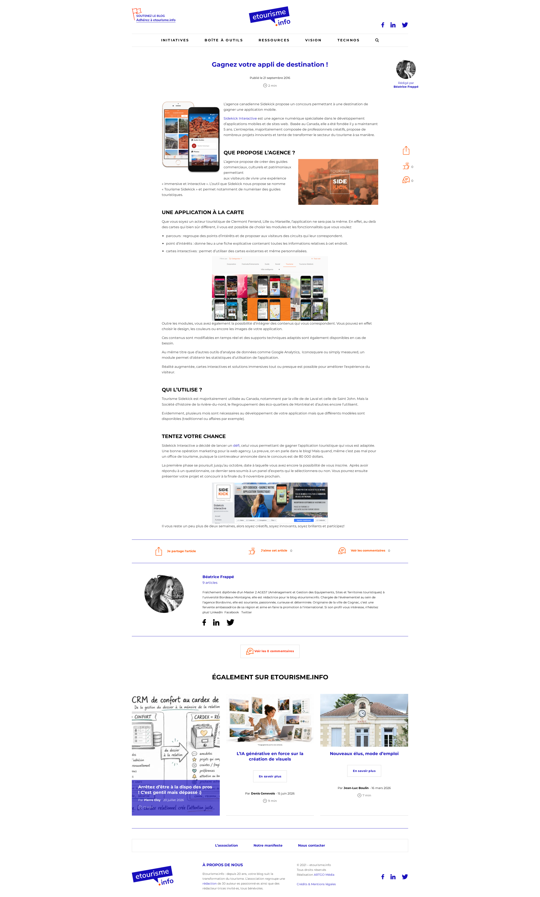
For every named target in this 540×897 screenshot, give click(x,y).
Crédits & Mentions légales (316, 884)
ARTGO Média (324, 874)
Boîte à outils (224, 40)
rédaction (209, 883)
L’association (226, 845)
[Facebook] (382, 24)
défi (236, 446)
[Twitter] (405, 24)
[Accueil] (270, 8)
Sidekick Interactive (240, 118)
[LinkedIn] (393, 24)
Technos (349, 40)
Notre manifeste (268, 845)
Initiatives (175, 40)
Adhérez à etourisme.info (156, 20)
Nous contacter (311, 845)
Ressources (274, 40)
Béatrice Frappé (218, 577)
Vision (313, 40)
